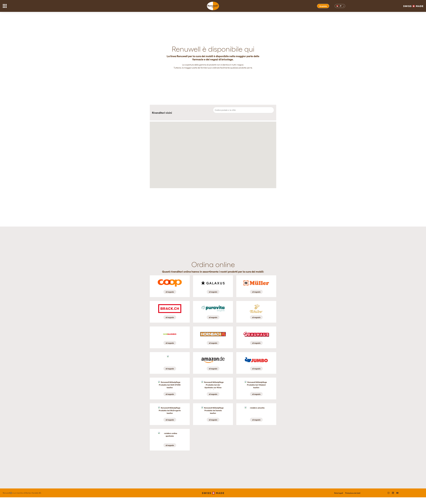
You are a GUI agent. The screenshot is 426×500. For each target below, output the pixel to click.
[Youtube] (397, 493)
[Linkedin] (393, 493)
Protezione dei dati (352, 493)
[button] (270, 112)
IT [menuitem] (340, 6)
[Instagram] (388, 493)
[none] (348, 6)
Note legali (338, 493)
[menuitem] (340, 6)
